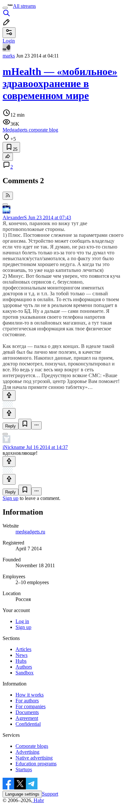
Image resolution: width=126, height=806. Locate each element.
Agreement (27, 718)
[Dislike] (9, 413)
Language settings (22, 794)
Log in (22, 621)
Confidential (28, 724)
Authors (24, 667)
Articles (23, 649)
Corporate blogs (32, 746)
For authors (27, 700)
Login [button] (9, 41)
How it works (30, 694)
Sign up (10, 498)
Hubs (21, 661)
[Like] (9, 395)
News (21, 655)
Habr (38, 800)
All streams (24, 6)
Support (50, 794)
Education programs (36, 763)
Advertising (27, 752)
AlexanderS (15, 217)
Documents (27, 712)
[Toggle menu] (5, 8)
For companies (31, 706)
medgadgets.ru (30, 531)
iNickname (14, 447)
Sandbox (25, 672)
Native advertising (34, 758)
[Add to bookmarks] (24, 424)
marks (9, 55)
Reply (10, 426)
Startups (24, 769)
